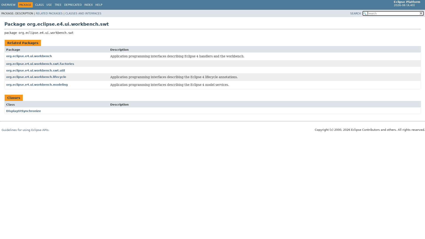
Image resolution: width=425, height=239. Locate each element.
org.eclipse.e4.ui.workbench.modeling (37, 84)
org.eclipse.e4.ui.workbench (29, 56)
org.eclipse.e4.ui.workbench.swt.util (35, 70)
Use (49, 4)
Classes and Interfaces (83, 13)
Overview (8, 4)
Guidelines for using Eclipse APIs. (25, 130)
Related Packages (49, 13)
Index (88, 4)
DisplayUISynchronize (23, 111)
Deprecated (73, 4)
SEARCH (355, 13)
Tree (58, 4)
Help (98, 4)
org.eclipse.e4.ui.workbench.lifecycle (36, 77)
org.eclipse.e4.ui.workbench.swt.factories (40, 64)
